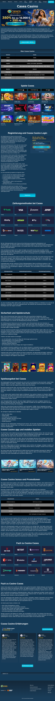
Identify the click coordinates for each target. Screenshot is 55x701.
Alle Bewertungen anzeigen (27, 665)
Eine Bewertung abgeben (47, 629)
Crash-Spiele (33, 89)
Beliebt (6, 89)
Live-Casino (19, 89)
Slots (47, 89)
